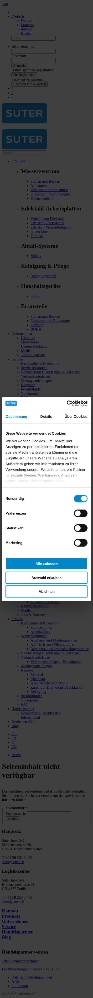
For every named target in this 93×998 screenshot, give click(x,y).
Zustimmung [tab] (16, 416)
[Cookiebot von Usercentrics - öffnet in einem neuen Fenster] (67, 403)
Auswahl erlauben (46, 577)
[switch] (81, 513)
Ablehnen (47, 591)
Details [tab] (46, 416)
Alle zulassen (47, 564)
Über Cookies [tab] (76, 416)
